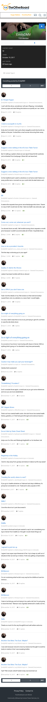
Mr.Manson (5, 571)
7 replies (20, 511)
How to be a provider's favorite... (12, 246)
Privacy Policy (19, 691)
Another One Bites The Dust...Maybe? (14, 641)
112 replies (17, 211)
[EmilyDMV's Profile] (34, 43)
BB (2, 196)
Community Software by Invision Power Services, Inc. (23, 698)
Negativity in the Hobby (9, 456)
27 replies (17, 278)
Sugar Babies (13, 15)
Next (42, 85)
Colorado (27, 150)
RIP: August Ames (7, 407)
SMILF (3, 501)
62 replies (17, 234)
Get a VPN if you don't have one (12, 290)
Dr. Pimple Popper (7, 100)
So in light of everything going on (13, 313)
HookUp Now (24, 15)
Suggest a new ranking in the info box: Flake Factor (19, 148)
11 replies (21, 444)
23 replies (21, 396)
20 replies (21, 583)
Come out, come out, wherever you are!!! (16, 222)
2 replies (17, 326)
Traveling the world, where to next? (13, 477)
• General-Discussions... (35, 102)
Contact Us (29, 691)
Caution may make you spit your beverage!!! (17, 362)
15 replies (17, 302)
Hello (3, 523)
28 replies (21, 419)
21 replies (20, 489)
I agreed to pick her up (9, 547)
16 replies (21, 465)
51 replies (21, 559)
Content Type (9, 73)
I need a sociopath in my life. (11, 124)
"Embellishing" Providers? (10, 383)
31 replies (17, 256)
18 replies (18, 112)
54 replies (17, 160)
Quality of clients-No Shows (11, 268)
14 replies (18, 136)
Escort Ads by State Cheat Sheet (13, 431)
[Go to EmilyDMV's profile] (3, 94)
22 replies (19, 372)
